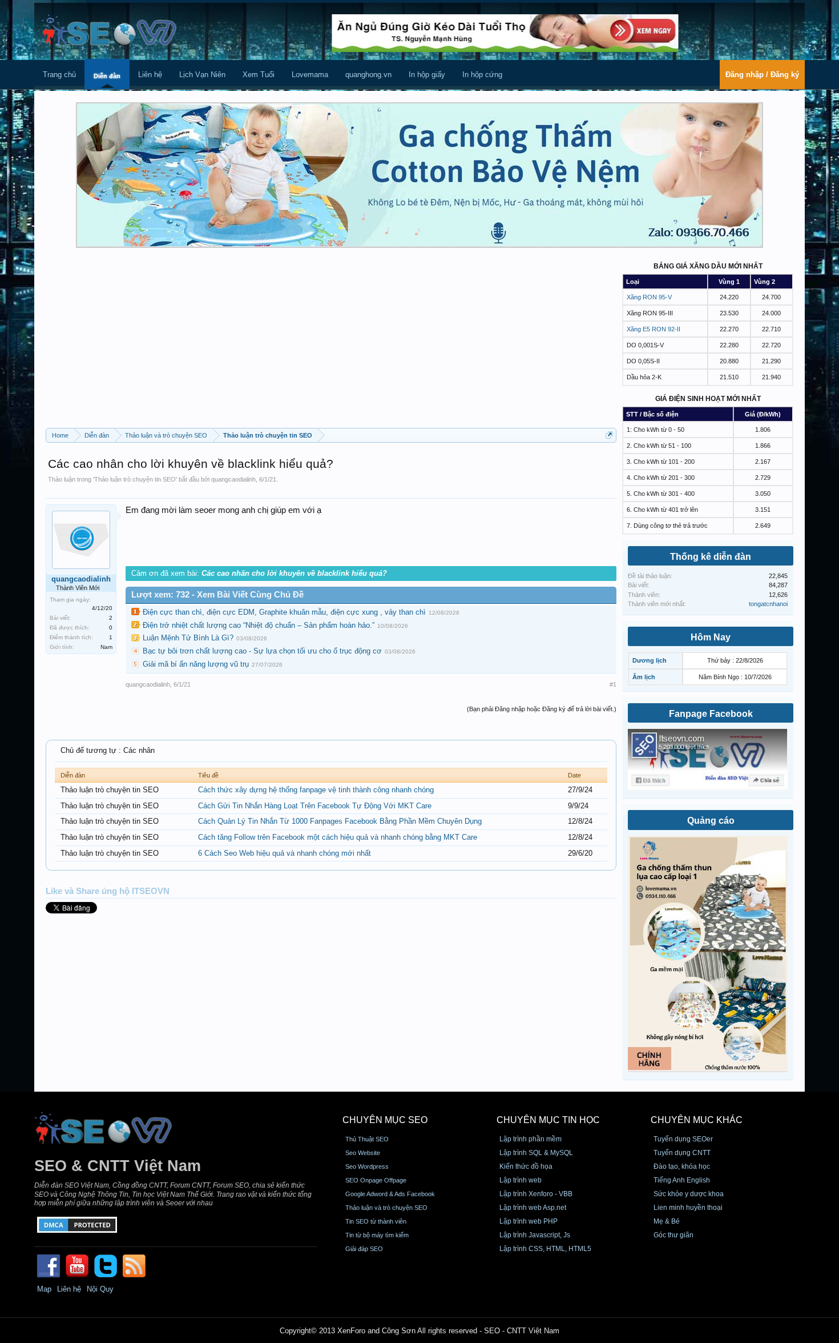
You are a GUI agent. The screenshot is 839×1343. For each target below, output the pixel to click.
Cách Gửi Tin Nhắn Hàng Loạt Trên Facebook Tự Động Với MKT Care (314, 805)
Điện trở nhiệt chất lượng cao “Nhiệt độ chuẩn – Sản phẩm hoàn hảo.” (258, 625)
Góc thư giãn (673, 1235)
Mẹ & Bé (667, 1221)
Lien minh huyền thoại (688, 1208)
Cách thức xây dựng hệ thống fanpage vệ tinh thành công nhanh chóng (316, 789)
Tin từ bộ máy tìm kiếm (377, 1235)
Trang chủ (59, 74)
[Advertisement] (331, 342)
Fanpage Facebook (711, 714)
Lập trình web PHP (528, 1221)
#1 (613, 684)
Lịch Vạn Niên (202, 74)
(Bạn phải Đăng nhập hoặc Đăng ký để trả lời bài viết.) (541, 708)
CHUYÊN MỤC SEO (384, 1120)
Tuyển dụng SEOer (683, 1139)
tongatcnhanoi (768, 603)
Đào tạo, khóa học (682, 1166)
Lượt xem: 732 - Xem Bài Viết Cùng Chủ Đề (217, 594)
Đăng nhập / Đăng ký (762, 74)
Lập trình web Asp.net (532, 1208)
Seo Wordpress (367, 1166)
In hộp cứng (482, 74)
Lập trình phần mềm (530, 1139)
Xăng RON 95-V (649, 297)
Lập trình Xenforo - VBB (535, 1194)
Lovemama (310, 74)
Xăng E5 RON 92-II (653, 329)
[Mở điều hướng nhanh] (609, 435)
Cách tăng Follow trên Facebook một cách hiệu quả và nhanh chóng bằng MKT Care (337, 837)
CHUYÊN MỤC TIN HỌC (548, 1120)
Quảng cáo (711, 820)
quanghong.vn (368, 74)
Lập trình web (520, 1180)
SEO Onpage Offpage (375, 1180)
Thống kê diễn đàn (710, 557)
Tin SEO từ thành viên (375, 1221)
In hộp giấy (427, 74)
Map (44, 1289)
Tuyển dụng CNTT (682, 1153)
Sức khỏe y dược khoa (689, 1194)
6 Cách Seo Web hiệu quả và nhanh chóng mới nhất (284, 853)
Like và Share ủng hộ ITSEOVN (108, 891)
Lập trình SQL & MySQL (536, 1153)
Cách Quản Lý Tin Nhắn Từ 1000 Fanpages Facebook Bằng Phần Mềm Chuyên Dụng (340, 821)
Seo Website (362, 1152)
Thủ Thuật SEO (367, 1139)
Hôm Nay (711, 637)
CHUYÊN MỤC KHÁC (697, 1120)
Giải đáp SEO (364, 1248)
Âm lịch (643, 676)
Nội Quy (100, 1289)
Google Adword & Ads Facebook (390, 1193)
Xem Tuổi (259, 74)
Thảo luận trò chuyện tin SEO (135, 479)
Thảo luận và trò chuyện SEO (386, 1207)
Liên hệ (150, 74)
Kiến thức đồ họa (525, 1166)
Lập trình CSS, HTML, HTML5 (545, 1249)
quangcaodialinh (233, 479)
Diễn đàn (107, 76)
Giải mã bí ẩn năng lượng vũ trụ (196, 664)
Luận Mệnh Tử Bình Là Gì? (188, 638)
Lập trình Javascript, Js (534, 1235)
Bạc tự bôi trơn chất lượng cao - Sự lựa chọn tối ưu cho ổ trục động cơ (262, 651)
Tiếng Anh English (682, 1180)
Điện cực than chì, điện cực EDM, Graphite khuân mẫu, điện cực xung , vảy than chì (284, 612)
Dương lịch (649, 660)
